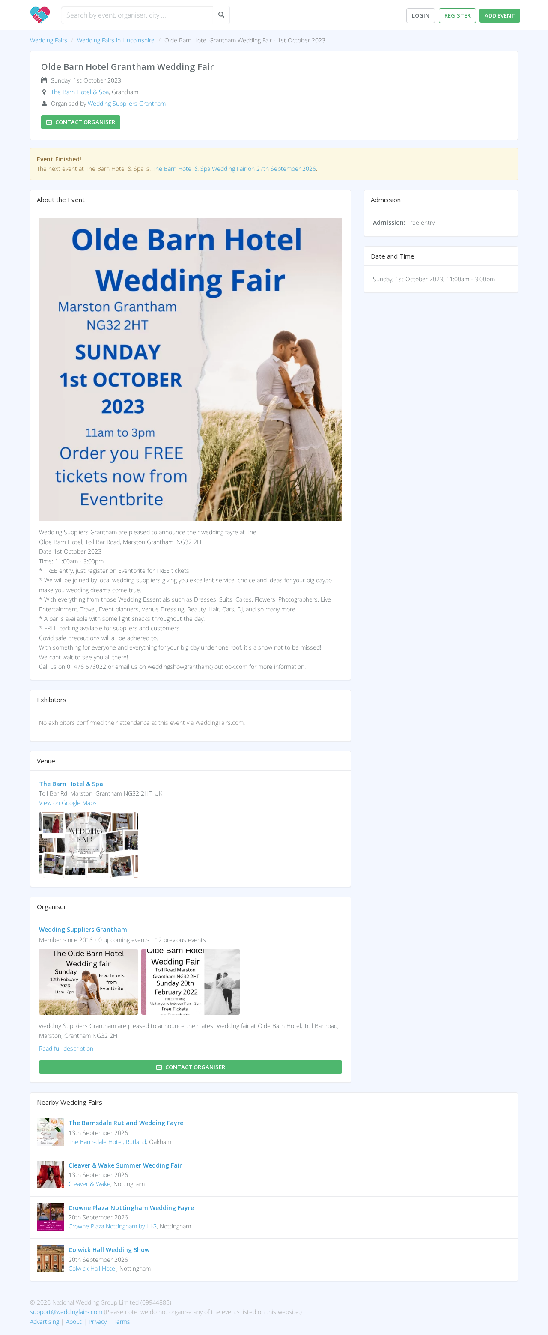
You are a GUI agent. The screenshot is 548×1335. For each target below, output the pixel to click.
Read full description (66, 1048)
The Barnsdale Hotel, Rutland (107, 1142)
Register (457, 15)
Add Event (500, 15)
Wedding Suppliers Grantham (127, 103)
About (74, 1321)
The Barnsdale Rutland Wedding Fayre (125, 1123)
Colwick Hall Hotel (92, 1268)
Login (420, 15)
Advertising (44, 1321)
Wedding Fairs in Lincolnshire (116, 40)
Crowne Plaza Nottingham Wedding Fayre (131, 1208)
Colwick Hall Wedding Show (108, 1250)
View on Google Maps (68, 803)
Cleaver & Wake (89, 1184)
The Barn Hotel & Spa (80, 92)
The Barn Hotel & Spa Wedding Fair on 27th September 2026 (234, 168)
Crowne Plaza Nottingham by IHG (112, 1226)
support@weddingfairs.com (66, 1312)
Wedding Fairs (48, 40)
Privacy (98, 1321)
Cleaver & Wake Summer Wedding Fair (125, 1165)
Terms (121, 1321)
